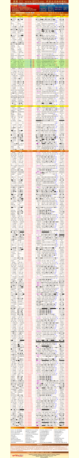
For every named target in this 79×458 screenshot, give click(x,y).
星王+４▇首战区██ (21, 234)
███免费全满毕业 (20, 360)
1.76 (45, 12)
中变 (62, 12)
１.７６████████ (21, 340)
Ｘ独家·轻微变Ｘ (20, 100)
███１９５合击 (20, 344)
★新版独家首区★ (20, 390)
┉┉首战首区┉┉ (20, 389)
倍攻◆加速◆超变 (20, 421)
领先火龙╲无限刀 (20, 58)
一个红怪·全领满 (20, 91)
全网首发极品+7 (20, 392)
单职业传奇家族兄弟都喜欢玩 (44, 434)
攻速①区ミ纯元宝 (20, 36)
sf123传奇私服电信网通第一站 (44, 431)
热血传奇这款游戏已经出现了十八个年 (17, 434)
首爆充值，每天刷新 (21, 308)
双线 (53, 12)
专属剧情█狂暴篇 (20, 137)
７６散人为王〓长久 (21, 276)
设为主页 (46, 452)
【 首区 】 (20, 48)
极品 (60, 12)
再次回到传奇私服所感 (43, 435)
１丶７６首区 (20, 87)
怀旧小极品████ (20, 35)
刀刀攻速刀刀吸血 (20, 74)
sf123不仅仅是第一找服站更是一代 (30, 432)
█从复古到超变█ (20, 211)
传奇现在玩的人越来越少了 (58, 431)
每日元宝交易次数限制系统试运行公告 (17, 441)
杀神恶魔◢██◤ (20, 207)
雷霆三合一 (19, 214)
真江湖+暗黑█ (20, 210)
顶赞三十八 (19, 32)
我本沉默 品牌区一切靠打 (58, 439)
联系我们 (37, 452)
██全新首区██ (20, 19)
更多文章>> (60, 427)
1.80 (49, 12)
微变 (51, 12)
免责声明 (32, 452)
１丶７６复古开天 (20, 88)
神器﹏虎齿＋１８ (20, 98)
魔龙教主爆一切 (20, 127)
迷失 (58, 12)
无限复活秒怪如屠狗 (21, 55)
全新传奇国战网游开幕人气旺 (58, 432)
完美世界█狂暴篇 (20, 190)
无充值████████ (21, 409)
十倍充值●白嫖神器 (21, 172)
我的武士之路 (13, 435)
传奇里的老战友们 (42, 438)
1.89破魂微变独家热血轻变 (58, 441)
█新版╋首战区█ (20, 136)
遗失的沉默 (19, 49)
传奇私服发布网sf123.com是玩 (30, 442)
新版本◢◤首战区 (20, 139)
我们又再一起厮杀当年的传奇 (15, 432)
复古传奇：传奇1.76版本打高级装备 (16, 431)
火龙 (41, 12)
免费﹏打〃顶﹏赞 (20, 71)
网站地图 (42, 452)
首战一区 (19, 23)
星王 (43, 12)
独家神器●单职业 (20, 16)
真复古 (19, 208)
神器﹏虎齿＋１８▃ (21, 61)
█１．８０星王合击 (21, 143)
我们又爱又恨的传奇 (28, 439)
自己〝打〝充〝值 (20, 302)
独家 (18, 357)
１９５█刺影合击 (20, 197)
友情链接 (28, 452)
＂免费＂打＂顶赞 (20, 104)
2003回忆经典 (20, 39)
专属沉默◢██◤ (20, 194)
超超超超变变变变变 (21, 67)
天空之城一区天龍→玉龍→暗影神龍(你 (46, 442)
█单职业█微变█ (20, 353)
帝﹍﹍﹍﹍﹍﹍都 (20, 22)
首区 (18, 129)
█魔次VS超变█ (20, 312)
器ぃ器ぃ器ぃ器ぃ (20, 65)
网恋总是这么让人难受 (14, 438)
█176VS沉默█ (20, 311)
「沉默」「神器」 (20, 117)
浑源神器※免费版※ (21, 101)
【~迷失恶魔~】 (20, 51)
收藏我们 (50, 452)
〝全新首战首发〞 (20, 181)
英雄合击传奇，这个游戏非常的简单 (31, 431)
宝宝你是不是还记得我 (28, 435)
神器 (47, 12)
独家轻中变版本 (13, 442)
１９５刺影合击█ (20, 26)
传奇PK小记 (42, 441)
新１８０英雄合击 (20, 41)
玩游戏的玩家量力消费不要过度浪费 (31, 441)
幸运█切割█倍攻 (20, 103)
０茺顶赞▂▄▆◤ (20, 350)
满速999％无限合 (20, 299)
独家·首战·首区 (20, 301)
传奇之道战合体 (42, 439)
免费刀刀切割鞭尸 (20, 64)
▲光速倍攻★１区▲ (21, 282)
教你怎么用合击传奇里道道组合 (16, 439)
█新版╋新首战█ (20, 416)
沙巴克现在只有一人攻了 (58, 434)
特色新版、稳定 (20, 28)
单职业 (56, 12)
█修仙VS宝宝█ (20, 213)
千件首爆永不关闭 (20, 59)
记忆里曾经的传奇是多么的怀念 (59, 438)
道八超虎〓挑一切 (20, 304)
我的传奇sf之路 (27, 438)
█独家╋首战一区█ (21, 81)
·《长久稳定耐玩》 (20, 338)
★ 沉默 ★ (20, 25)
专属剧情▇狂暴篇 (20, 415)
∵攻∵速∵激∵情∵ (21, 351)
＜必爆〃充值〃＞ (20, 68)
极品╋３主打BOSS (21, 62)
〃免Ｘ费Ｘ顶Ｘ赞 (20, 278)
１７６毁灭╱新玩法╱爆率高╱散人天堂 (60, 442)
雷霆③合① (19, 110)
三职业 (19, 46)
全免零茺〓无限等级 (21, 93)
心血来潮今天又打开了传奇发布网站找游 (31, 434)
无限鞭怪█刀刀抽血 (21, 42)
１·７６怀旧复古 (20, 77)
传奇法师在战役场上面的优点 (44, 432)
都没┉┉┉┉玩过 (20, 292)
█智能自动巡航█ (20, 200)
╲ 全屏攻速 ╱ (20, 38)
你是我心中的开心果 (57, 435)
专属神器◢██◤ (20, 130)
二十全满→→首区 (20, 84)
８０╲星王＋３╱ (20, 80)
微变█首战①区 (20, 78)
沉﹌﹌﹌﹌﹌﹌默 (20, 33)
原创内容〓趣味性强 (21, 237)
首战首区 (19, 107)
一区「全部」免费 (20, 72)
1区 (18, 45)
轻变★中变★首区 (20, 288)
